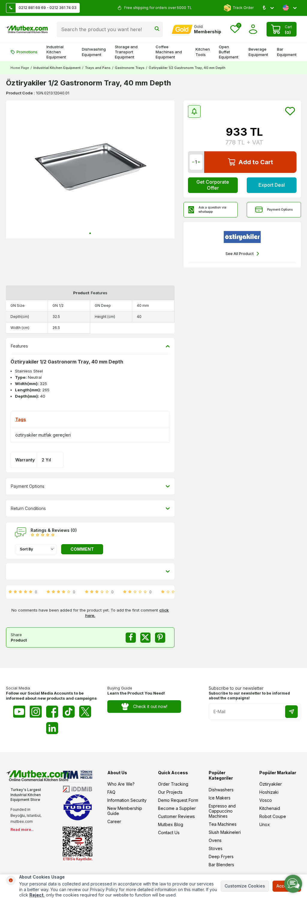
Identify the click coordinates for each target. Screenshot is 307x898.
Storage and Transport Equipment (126, 52)
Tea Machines (223, 824)
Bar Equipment (287, 52)
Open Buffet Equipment (228, 52)
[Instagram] (36, 712)
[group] (90, 169)
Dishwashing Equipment (94, 52)
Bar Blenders (221, 864)
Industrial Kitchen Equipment (56, 52)
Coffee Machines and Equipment (169, 52)
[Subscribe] (291, 711)
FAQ (111, 792)
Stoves (215, 848)
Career (114, 821)
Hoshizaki (269, 792)
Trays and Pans (98, 68)
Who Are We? (121, 784)
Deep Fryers (221, 856)
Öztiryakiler (270, 784)
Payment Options (280, 209)
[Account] (253, 29)
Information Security (127, 800)
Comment (82, 549)
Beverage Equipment (258, 52)
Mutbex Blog (170, 824)
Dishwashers (221, 789)
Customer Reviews (176, 816)
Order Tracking (173, 784)
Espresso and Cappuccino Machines (222, 811)
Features (19, 345)
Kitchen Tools (202, 52)
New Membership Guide (124, 811)
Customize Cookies (245, 885)
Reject (36, 894)
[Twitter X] (85, 712)
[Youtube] (19, 712)
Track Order (243, 7)
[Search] (157, 29)
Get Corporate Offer (212, 185)
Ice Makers (220, 797)
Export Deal (271, 185)
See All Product (239, 253)
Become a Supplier (177, 808)
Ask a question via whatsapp (212, 209)
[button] (90, 233)
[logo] (27, 29)
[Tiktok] (69, 712)
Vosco (265, 800)
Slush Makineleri (225, 832)
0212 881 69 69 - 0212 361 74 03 (47, 7)
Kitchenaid (269, 808)
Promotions (26, 51)
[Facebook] (52, 712)
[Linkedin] (52, 728)
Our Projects (170, 792)
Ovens (215, 840)
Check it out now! (150, 706)
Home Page (19, 68)
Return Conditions (28, 508)
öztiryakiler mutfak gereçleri (43, 434)
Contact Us (169, 832)
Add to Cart (255, 162)
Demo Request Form (178, 800)
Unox (264, 824)
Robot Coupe (272, 816)
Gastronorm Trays (130, 68)
